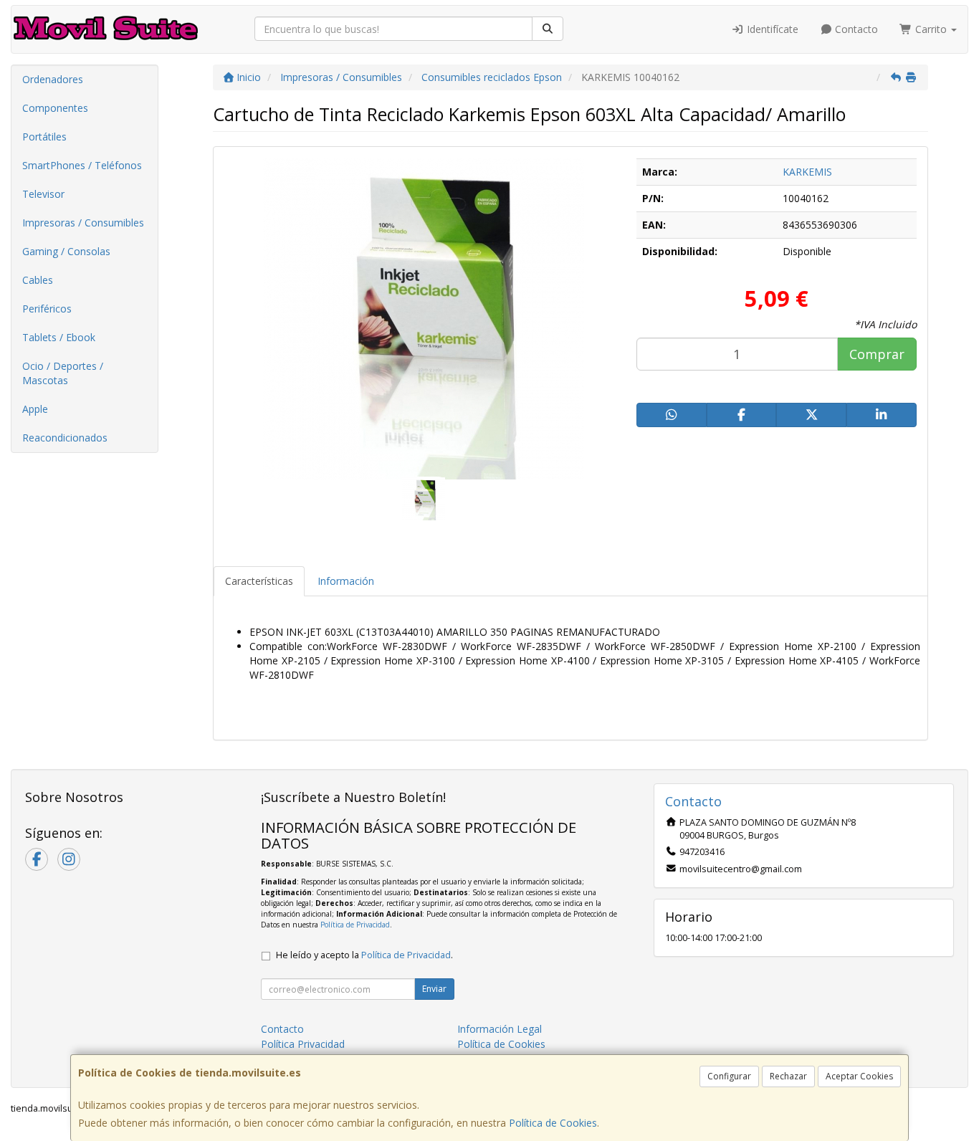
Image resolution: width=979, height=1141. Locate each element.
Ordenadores (52, 79)
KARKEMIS (807, 171)
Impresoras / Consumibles (83, 222)
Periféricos (47, 308)
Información (345, 581)
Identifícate (771, 29)
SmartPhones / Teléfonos (82, 165)
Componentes (55, 108)
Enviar (434, 989)
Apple (35, 409)
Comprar (876, 354)
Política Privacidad (303, 1044)
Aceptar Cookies (859, 1076)
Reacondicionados (65, 437)
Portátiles (44, 136)
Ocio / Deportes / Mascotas (62, 373)
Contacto (855, 29)
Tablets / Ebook (58, 337)
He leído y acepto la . (364, 955)
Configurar (729, 1076)
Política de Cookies (553, 1123)
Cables (37, 280)
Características (259, 581)
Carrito (931, 29)
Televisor (43, 194)
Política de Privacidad (355, 925)
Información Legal (499, 1029)
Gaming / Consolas (66, 251)
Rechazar (788, 1076)
